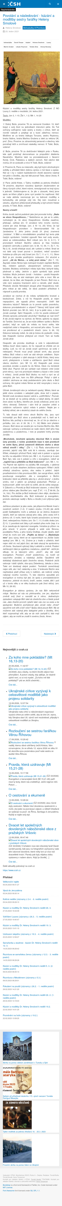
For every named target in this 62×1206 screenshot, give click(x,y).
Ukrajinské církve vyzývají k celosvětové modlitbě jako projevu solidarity (30, 694)
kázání (28, 42)
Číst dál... (13, 684)
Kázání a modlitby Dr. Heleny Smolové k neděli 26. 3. (27, 907)
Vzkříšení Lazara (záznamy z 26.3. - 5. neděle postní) (27, 916)
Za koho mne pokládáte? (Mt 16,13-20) (30, 659)
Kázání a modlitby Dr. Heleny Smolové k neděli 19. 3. (27, 925)
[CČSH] (11, 4)
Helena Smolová (38, 42)
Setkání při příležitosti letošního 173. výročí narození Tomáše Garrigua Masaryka (28, 1097)
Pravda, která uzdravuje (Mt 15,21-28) (30, 766)
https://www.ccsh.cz (12, 870)
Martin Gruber (9, 47)
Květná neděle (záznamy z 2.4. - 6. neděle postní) (25, 899)
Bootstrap (6, 1185)
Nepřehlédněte (8, 9)
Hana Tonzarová (42, 1181)
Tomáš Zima (34, 47)
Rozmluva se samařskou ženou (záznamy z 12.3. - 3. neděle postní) (30, 956)
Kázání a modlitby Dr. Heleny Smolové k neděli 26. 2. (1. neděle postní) (28, 996)
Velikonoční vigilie (11, 881)
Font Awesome (9, 1190)
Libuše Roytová (21, 47)
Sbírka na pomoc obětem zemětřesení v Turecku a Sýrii (25, 1062)
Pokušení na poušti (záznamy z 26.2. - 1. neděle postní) (28, 986)
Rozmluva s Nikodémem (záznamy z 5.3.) (22, 977)
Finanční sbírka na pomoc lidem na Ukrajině (21, 1165)
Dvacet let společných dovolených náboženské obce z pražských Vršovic (32, 828)
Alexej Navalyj (45, 47)
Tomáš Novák (36, 1179)
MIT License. (8, 1187)
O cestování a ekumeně (27, 795)
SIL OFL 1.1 (35, 1190)
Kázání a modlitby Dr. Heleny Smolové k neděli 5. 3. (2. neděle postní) (28, 967)
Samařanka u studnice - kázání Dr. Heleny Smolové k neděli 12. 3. (30, 944)
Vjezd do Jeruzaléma (12, 890)
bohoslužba (8, 42)
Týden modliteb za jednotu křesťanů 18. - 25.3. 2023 (24, 1131)
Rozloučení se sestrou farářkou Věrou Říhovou (32, 732)
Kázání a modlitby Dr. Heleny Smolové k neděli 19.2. (27, 1006)
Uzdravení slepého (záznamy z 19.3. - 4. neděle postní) (28, 934)
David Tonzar (18, 42)
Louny (49, 42)
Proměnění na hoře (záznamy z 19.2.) (20, 1015)
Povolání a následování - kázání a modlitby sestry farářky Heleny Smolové (28, 19)
